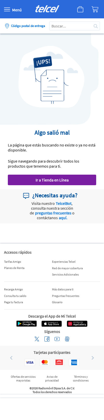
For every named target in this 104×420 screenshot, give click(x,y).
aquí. (63, 217)
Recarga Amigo (13, 289)
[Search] (96, 26)
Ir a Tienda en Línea (52, 179)
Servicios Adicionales (65, 274)
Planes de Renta (14, 268)
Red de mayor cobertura (67, 268)
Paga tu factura (13, 302)
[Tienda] (75, 9)
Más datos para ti (62, 289)
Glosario (57, 302)
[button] (9, 358)
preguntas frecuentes (53, 212)
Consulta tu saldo (15, 296)
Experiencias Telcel (63, 261)
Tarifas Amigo (12, 261)
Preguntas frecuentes (65, 296)
